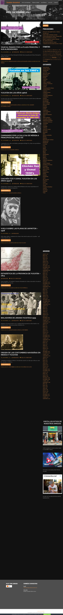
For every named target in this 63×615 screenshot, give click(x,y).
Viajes (60, 59)
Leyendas (45, 144)
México (25, 367)
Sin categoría (46, 179)
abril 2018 (45, 388)
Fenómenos (45, 110)
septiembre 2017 (46, 398)
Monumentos (46, 154)
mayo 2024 (45, 292)
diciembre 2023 (46, 299)
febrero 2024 (45, 296)
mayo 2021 (45, 344)
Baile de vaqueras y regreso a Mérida (51, 39)
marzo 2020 (45, 364)
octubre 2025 (45, 268)
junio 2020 (45, 360)
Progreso (47, 59)
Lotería (44, 147)
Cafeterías (45, 79)
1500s (43, 49)
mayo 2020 (45, 361)
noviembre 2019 (46, 370)
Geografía (11, 287)
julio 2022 (45, 324)
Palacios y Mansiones (47, 160)
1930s (56, 51)
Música (44, 157)
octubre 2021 (45, 338)
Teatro (44, 182)
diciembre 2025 (46, 265)
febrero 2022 (45, 332)
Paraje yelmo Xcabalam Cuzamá (50, 34)
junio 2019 (45, 373)
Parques (45, 161)
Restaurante (45, 176)
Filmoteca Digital (35, 2)
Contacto (56, 2)
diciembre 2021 (46, 335)
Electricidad (45, 101)
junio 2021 (45, 342)
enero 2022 (45, 333)
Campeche (57, 52)
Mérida (3, 62)
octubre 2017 (45, 397)
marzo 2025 (45, 277)
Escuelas (45, 105)
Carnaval (45, 85)
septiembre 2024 (46, 286)
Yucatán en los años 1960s (14, 93)
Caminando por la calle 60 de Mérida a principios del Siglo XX (20, 136)
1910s (51, 51)
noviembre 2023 (46, 301)
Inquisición (45, 142)
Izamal (44, 57)
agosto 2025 (45, 271)
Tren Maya (45, 189)
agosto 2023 (45, 305)
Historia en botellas (57, 55)
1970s (46, 52)
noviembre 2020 (46, 352)
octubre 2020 (46, 354)
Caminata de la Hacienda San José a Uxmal (52, 43)
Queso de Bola (46, 169)
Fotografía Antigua (26, 61)
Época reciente (46, 104)
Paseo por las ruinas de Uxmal (49, 42)
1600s (45, 49)
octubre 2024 (46, 285)
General (44, 124)
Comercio (45, 91)
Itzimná (61, 55)
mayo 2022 (45, 327)
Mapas (44, 148)
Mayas (44, 151)
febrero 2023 (45, 314)
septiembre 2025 (46, 270)
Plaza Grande (46, 167)
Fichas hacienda (45, 55)
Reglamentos (46, 172)
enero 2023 (45, 316)
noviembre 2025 (46, 267)
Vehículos (45, 191)
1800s (50, 49)
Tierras (44, 185)
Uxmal (9, 106)
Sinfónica (45, 181)
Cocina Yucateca (49, 54)
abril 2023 (45, 311)
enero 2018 (45, 392)
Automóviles (45, 70)
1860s (58, 49)
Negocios (45, 158)
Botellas (44, 77)
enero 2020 (45, 367)
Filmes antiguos (46, 117)
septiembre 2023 (46, 304)
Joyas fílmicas (43, 2)
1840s (54, 49)
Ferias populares (46, 111)
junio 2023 (45, 308)
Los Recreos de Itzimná (48, 57)
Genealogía (45, 123)
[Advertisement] (52, 212)
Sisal (53, 59)
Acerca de (50, 2)
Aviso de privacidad (40, 611)
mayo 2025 (45, 274)
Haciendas (52, 55)
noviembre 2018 (46, 379)
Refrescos (45, 170)
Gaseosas (49, 55)
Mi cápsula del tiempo (48, 40)
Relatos (44, 173)
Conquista (45, 94)
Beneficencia (46, 74)
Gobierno (45, 127)
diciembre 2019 (46, 369)
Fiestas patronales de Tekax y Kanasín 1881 (52, 36)
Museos (44, 155)
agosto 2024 (45, 288)
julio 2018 (45, 383)
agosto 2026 (45, 254)
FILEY (44, 116)
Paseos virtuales (46, 163)
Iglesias (44, 136)
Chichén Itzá (45, 54)
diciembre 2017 (46, 394)
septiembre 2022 (46, 321)
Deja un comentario (27, 52)
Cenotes (44, 86)
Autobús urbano (46, 68)
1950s (60, 51)
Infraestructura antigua (48, 139)
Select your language (26, 2)
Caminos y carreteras (47, 83)
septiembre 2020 (46, 355)
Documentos (45, 99)
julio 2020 (45, 358)
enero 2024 (45, 298)
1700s (47, 49)
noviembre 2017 (46, 395)
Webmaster (16, 52)
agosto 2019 (45, 372)
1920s (54, 51)
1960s (44, 52)
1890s (46, 51)
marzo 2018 (45, 389)
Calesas (44, 80)
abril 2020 (45, 363)
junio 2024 (45, 290)
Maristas (45, 150)
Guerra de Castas (47, 129)
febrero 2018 (45, 391)
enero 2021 (45, 349)
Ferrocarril (58, 54)
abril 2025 (45, 276)
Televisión (45, 183)
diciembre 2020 (46, 351)
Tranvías (55, 59)
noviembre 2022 (46, 319)
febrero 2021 (45, 348)
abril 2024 (45, 293)
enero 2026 (45, 264)
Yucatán (23, 242)
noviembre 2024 (46, 283)
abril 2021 (45, 345)
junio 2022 (45, 326)
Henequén (45, 132)
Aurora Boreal (46, 67)
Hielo (44, 133)
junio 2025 (45, 273)
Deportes (45, 98)
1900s (48, 51)
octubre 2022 (45, 320)
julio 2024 (45, 289)
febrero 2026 (45, 262)
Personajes (45, 166)
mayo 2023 (45, 310)
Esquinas (45, 107)
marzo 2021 (45, 347)
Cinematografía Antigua (14, 61)
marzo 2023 (45, 313)
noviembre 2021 (46, 336)
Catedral (60, 52)
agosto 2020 (45, 357)
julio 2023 (45, 307)
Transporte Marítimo (47, 186)
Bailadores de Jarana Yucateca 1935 (18, 318)
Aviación (10, 242)
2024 (47, 52)
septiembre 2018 (46, 382)
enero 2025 (45, 280)
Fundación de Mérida (47, 120)
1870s (60, 49)
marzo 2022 (45, 330)
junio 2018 (45, 385)
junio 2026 (45, 257)
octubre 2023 (46, 302)
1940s (59, 51)
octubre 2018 (45, 380)
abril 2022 (45, 329)
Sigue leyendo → (5, 58)
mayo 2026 (45, 258)
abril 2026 (45, 260)
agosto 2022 (45, 323)
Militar (44, 153)
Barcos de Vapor (46, 73)
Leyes (44, 145)
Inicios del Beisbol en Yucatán (49, 37)
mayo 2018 (45, 386)
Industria (45, 138)
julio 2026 (45, 255)
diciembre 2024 (46, 282)
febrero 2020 (45, 366)
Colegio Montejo (53, 54)
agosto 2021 (45, 341)
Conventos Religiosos (48, 95)
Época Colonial (46, 102)
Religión (51, 59)
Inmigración (45, 141)
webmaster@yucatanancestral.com (30, 587)
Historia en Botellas (47, 135)
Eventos (44, 108)
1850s (56, 49)
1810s (51, 49)
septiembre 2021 (46, 339)
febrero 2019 (45, 376)
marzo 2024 (45, 295)
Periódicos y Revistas (47, 164)
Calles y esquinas (47, 82)
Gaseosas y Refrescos (47, 122)
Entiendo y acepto (47, 614)
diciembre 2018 (46, 378)
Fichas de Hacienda (47, 114)
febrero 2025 (45, 279)
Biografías (45, 76)
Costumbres (24, 330)
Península (25, 287)
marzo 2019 (45, 375)
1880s (43, 51)
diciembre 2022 (46, 317)
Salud (44, 178)
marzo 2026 (45, 261)
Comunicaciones (46, 92)
